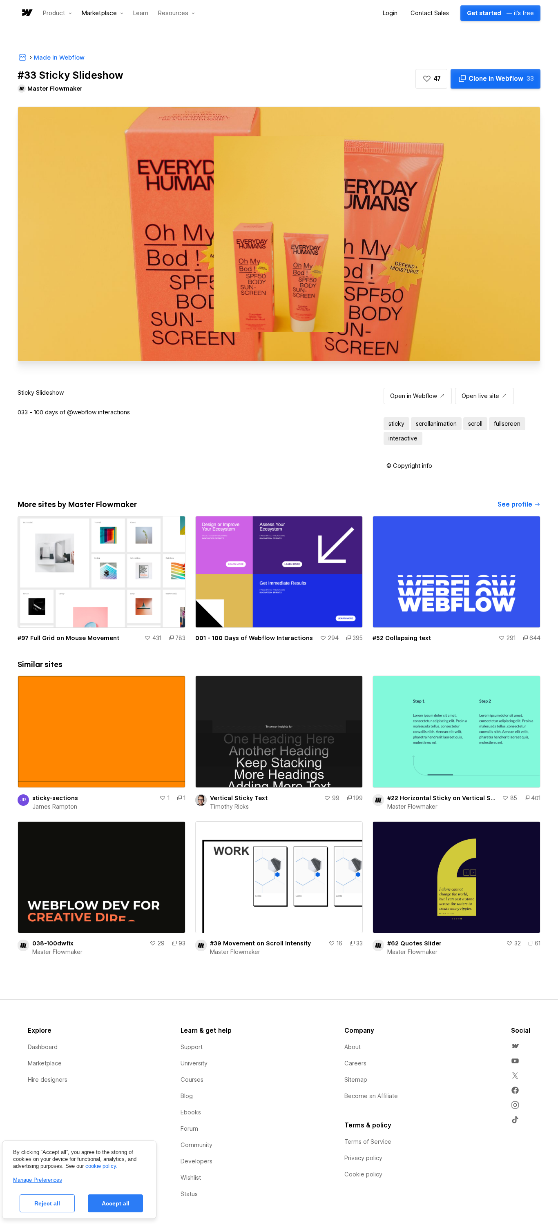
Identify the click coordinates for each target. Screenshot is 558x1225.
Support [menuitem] (192, 1047)
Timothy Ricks (229, 806)
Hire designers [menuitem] (47, 1079)
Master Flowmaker (412, 806)
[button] (57, 13)
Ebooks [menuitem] (191, 1112)
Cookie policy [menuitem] (363, 1174)
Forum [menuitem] (189, 1128)
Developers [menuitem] (196, 1161)
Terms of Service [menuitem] (367, 1141)
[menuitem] (515, 1046)
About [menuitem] (352, 1047)
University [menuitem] (194, 1063)
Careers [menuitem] (355, 1063)
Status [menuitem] (189, 1194)
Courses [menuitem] (192, 1079)
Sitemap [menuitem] (355, 1079)
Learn (140, 13)
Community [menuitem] (196, 1145)
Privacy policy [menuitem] (363, 1158)
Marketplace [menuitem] (45, 1063)
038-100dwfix (53, 943)
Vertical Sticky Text (239, 798)
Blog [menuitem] (187, 1096)
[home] (26, 13)
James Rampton (54, 806)
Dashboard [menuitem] (43, 1047)
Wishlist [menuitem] (191, 1177)
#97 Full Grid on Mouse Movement (68, 638)
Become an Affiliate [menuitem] (371, 1096)
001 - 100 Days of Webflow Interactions (254, 638)
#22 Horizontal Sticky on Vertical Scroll (443, 798)
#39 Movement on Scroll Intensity (260, 943)
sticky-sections (55, 798)
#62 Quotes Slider (414, 943)
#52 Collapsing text (402, 638)
